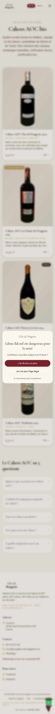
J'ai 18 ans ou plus (27, 363)
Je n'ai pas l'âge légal (27, 371)
